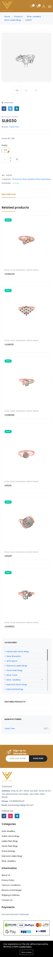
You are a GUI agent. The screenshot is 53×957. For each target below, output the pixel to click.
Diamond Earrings (15, 689)
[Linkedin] (17, 816)
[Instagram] (10, 816)
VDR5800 (9, 626)
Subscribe (38, 758)
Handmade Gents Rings (18, 651)
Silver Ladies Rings (12, 20)
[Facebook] (4, 816)
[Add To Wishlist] (17, 159)
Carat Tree (14, 127)
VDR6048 (9, 274)
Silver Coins (12, 675)
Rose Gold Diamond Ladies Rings (21, 270)
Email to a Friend (11, 117)
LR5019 (7, 485)
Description (9, 194)
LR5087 (8, 556)
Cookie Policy (25, 946)
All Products (17, 179)
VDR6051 (9, 344)
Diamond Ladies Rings (17, 665)
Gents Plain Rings (15, 670)
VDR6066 (9, 415)
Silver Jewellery (34, 16)
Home (7, 16)
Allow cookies (26, 952)
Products (18, 16)
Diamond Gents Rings (17, 684)
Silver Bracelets (14, 656)
